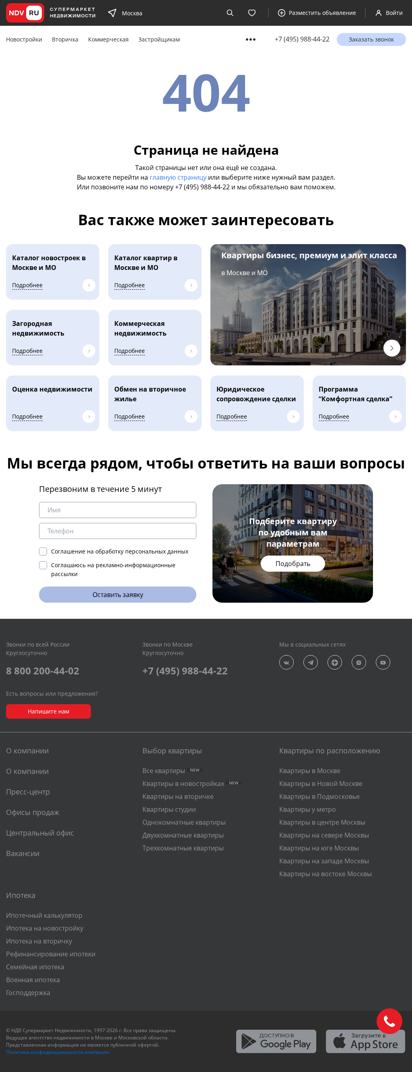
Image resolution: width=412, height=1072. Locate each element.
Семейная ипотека (35, 966)
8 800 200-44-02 (42, 670)
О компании (27, 771)
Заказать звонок (371, 39)
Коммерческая (108, 39)
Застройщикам (159, 39)
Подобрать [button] (293, 563)
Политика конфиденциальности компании (57, 1052)
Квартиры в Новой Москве (321, 783)
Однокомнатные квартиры (184, 822)
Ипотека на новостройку (44, 928)
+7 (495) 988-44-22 (302, 39)
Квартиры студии (169, 809)
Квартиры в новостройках (190, 783)
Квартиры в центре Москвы (322, 822)
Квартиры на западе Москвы (324, 860)
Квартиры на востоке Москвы (325, 873)
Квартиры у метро (307, 809)
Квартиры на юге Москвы (319, 848)
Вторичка (65, 39)
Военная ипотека (33, 979)
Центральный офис (40, 833)
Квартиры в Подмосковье (319, 796)
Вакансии (22, 853)
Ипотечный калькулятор (44, 915)
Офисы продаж (32, 812)
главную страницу (178, 177)
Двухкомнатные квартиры (183, 835)
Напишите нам (48, 711)
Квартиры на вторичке (178, 796)
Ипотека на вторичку (39, 941)
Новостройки (24, 39)
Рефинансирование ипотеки (50, 954)
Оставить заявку (118, 594)
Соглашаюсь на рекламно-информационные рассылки (113, 569)
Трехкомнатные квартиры (183, 848)
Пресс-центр (28, 791)
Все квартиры (171, 770)
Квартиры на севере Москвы (324, 835)
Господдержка (28, 992)
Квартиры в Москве (309, 770)
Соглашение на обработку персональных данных (119, 551)
